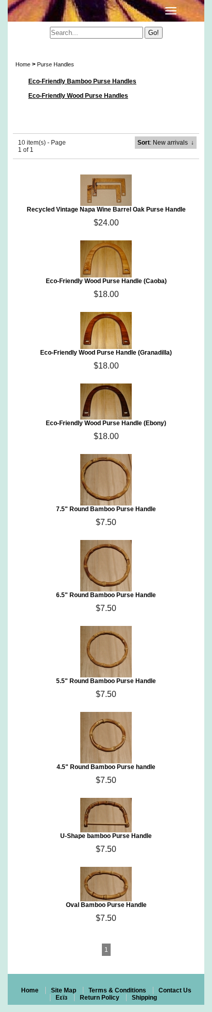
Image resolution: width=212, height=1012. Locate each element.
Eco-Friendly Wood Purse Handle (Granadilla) (106, 352)
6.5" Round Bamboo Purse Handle (106, 595)
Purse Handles (55, 64)
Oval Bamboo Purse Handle (106, 905)
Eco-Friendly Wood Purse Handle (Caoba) (106, 281)
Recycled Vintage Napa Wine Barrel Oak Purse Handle (106, 209)
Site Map (63, 990)
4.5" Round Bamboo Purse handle (106, 767)
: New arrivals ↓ (165, 142)
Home (22, 64)
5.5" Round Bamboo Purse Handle (106, 681)
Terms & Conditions (117, 990)
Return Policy (99, 997)
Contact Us (174, 990)
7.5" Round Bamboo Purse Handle (106, 509)
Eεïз (61, 997)
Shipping (144, 997)
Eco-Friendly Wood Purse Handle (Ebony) (106, 423)
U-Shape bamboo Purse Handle (106, 836)
